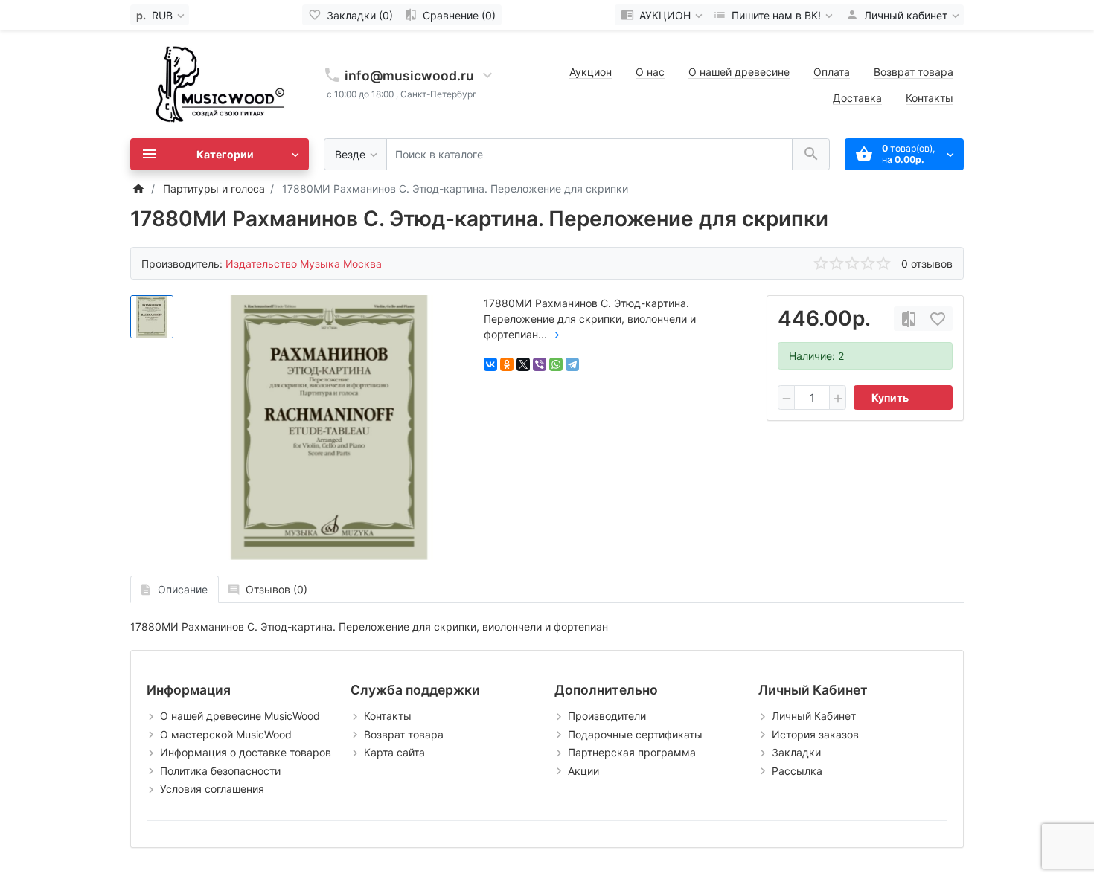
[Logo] (219, 83)
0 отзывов (927, 263)
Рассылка (797, 770)
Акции (583, 770)
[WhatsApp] (556, 364)
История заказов (815, 734)
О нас (650, 71)
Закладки (796, 752)
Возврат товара (913, 71)
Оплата (831, 71)
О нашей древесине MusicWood (240, 715)
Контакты (929, 97)
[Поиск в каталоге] (811, 154)
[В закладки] (938, 318)
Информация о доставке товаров (245, 752)
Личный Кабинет (814, 715)
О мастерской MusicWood (226, 734)
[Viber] (539, 364)
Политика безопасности (220, 770)
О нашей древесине (739, 71)
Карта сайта (394, 752)
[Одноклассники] (507, 364)
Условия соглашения (212, 788)
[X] (523, 364)
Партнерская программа (632, 752)
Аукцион (590, 71)
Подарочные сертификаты (635, 734)
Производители (607, 715)
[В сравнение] (909, 318)
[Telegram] (572, 364)
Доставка (857, 97)
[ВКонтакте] (490, 364)
